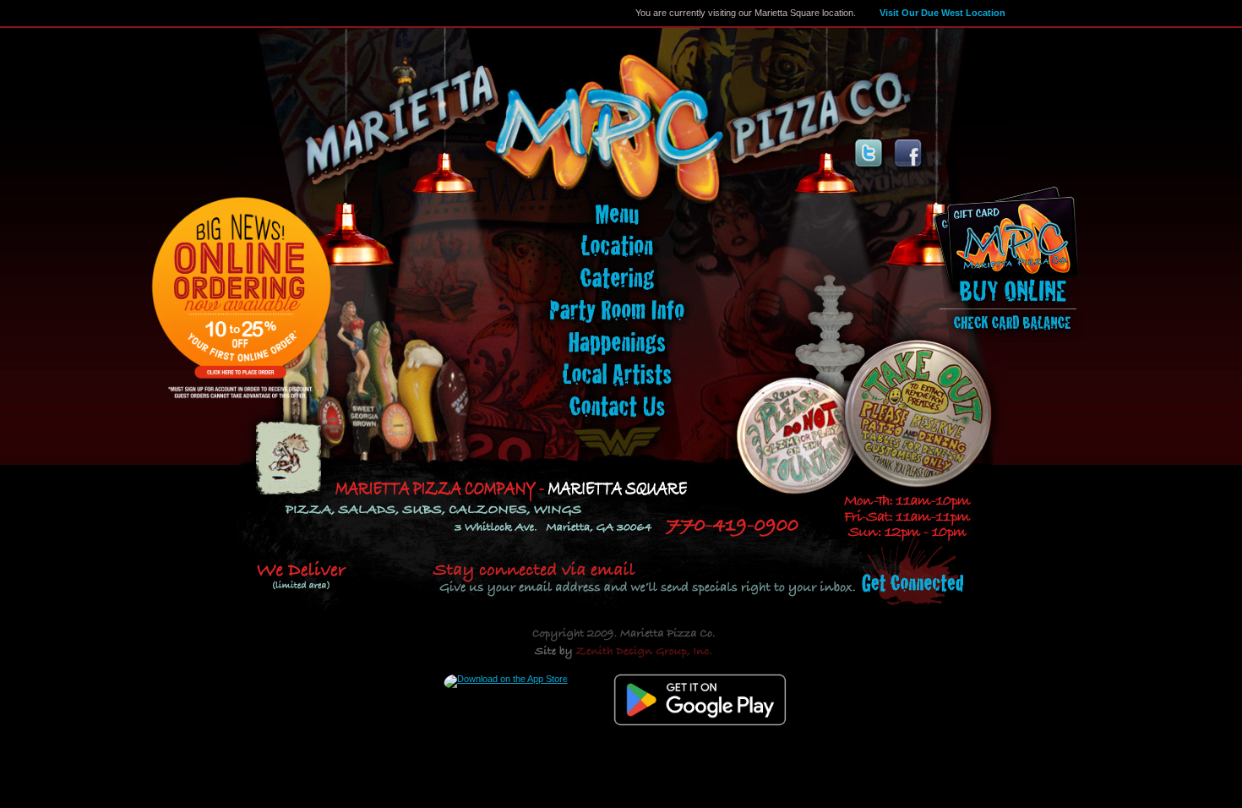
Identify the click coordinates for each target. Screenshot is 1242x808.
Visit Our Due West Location (942, 13)
